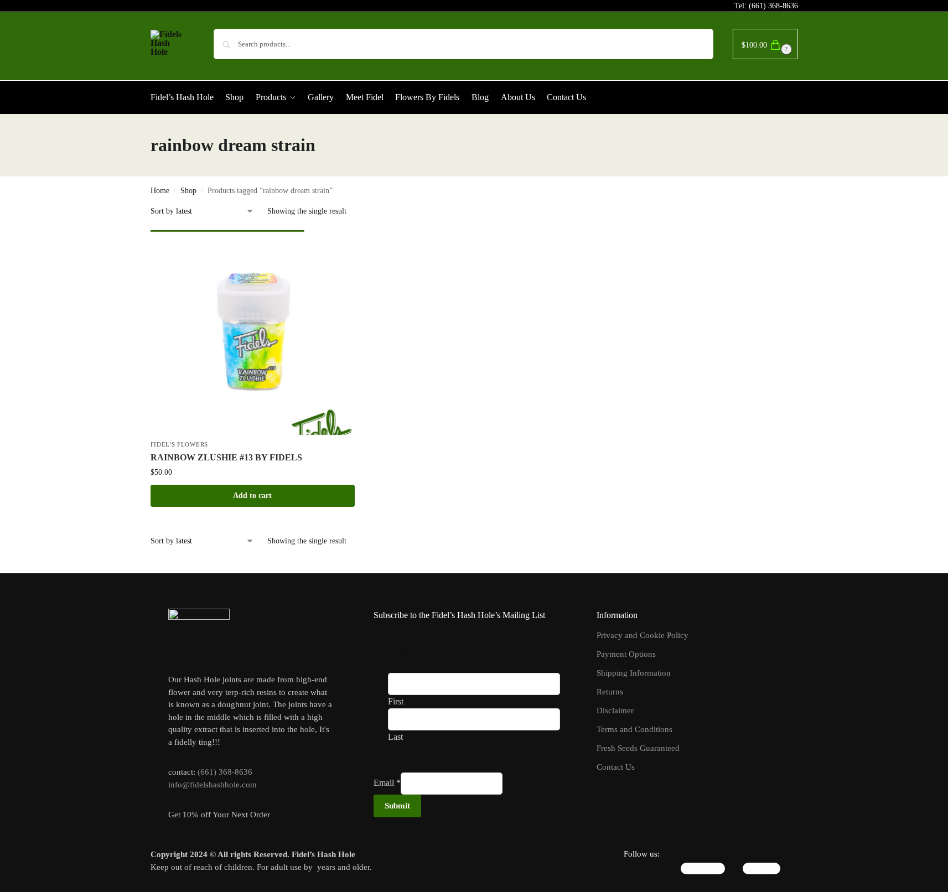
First (395, 701)
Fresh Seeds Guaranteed (638, 748)
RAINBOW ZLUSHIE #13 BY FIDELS (226, 457)
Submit (397, 805)
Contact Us (616, 767)
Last (395, 736)
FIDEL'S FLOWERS (180, 444)
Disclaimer (615, 710)
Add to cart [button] (252, 495)
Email (387, 782)
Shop (188, 190)
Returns (610, 691)
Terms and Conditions (634, 729)
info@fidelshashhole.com (212, 784)
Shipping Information (634, 672)
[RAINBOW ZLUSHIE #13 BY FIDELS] (253, 332)
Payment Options (626, 654)
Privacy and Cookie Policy (642, 635)
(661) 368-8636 (773, 6)
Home (160, 190)
